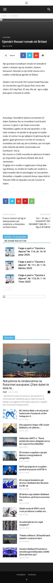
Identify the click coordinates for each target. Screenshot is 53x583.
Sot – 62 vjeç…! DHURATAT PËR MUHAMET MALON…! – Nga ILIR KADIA (39, 222)
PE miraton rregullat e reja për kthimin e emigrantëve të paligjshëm (33, 455)
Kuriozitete (13, 16)
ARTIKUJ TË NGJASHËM (15, 237)
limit (5, 392)
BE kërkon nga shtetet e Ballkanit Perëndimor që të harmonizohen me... (34, 497)
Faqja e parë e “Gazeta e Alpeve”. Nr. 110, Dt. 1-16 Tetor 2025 (32, 278)
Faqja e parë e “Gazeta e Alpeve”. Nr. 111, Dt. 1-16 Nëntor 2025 (32, 265)
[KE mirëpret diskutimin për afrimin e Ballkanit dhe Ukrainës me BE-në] (10, 483)
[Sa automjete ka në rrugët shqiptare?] (10, 525)
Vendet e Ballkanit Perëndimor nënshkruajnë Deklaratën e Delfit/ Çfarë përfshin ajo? (34, 552)
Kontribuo (32, 574)
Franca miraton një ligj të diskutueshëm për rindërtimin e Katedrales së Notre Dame (14, 222)
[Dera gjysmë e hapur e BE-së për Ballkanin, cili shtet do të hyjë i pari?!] (10, 428)
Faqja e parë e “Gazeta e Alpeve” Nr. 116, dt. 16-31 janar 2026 (32, 251)
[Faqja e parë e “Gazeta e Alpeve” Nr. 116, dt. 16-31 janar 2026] (10, 251)
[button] (49, 9)
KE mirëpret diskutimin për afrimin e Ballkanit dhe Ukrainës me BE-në (33, 483)
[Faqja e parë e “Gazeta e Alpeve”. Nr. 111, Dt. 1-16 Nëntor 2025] (10, 265)
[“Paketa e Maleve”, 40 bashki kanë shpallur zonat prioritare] (10, 539)
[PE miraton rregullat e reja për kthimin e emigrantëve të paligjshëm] (10, 456)
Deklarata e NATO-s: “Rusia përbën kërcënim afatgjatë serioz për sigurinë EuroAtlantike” (34, 441)
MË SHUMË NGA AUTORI (15, 241)
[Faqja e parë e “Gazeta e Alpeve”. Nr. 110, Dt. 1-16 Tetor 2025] (10, 278)
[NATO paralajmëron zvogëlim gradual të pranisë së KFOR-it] (10, 470)
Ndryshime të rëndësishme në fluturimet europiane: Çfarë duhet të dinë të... (26, 384)
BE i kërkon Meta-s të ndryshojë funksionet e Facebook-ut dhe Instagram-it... (33, 413)
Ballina (4, 16)
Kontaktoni (21, 574)
